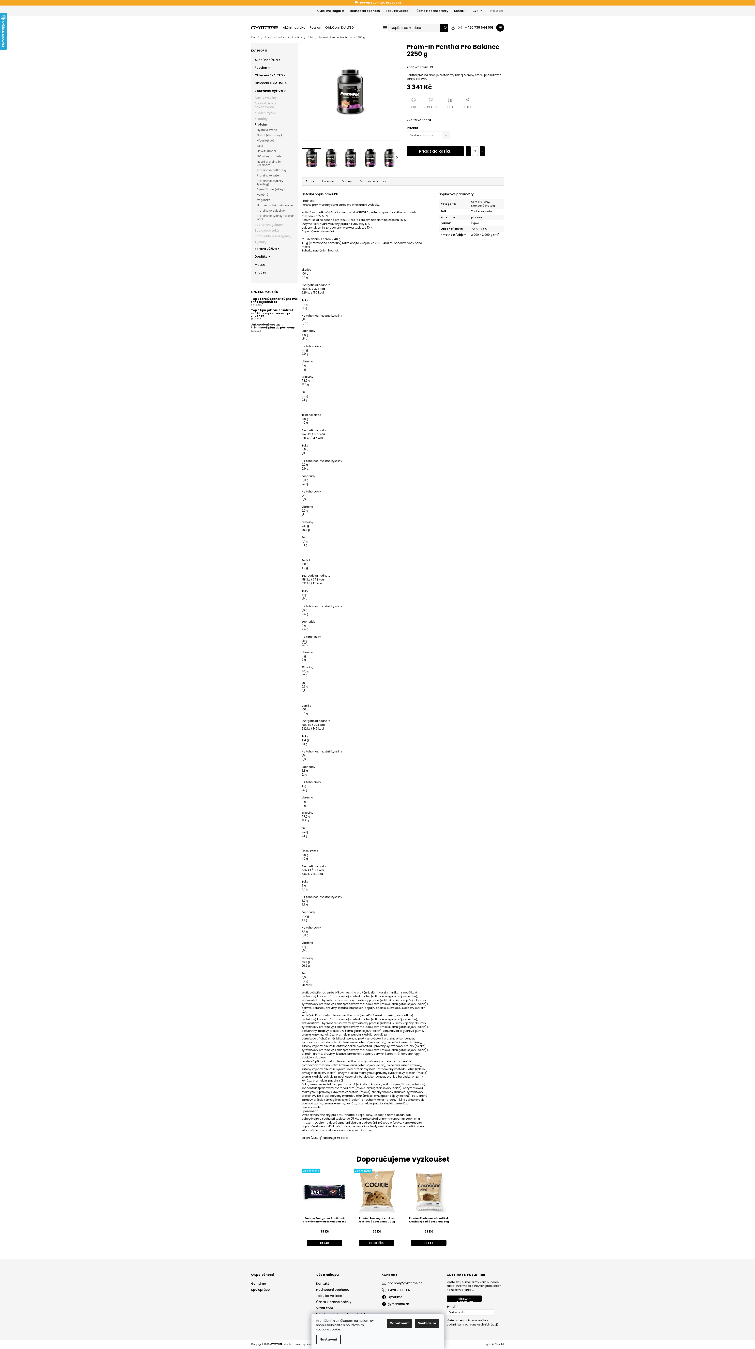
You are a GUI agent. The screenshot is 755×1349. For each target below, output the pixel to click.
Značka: (420, 67)
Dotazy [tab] (347, 181)
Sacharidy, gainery (269, 224)
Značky (260, 272)
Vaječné (262, 195)
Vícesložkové (266, 141)
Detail (324, 1243)
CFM (260, 146)
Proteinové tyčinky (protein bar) (275, 217)
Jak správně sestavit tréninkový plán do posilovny (273, 326)
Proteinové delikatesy (271, 170)
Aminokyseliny (266, 97)
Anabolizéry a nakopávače (265, 105)
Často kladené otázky (432, 11)
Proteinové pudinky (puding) (270, 182)
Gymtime (258, 1283)
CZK (475, 11)
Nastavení (328, 1339)
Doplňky (261, 256)
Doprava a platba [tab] (373, 181)
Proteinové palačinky (271, 211)
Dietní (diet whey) (269, 135)
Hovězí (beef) (266, 151)
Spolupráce (260, 1290)
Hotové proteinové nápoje (275, 205)
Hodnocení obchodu (365, 11)
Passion (261, 67)
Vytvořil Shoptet (495, 1344)
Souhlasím (427, 1323)
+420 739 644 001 (401, 1290)
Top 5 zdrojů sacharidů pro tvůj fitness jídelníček (274, 300)
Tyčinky (260, 242)
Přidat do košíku (435, 151)
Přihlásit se (463, 1299)
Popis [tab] (310, 181)
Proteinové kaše (268, 175)
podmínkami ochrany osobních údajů (473, 1324)
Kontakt (460, 11)
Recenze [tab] (328, 181)
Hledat (444, 28)
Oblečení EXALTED (269, 75)
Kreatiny (261, 118)
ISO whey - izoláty (269, 156)
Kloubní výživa (265, 113)
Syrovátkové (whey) (271, 189)
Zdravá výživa (266, 249)
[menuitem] (294, 27)
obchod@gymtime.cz (404, 1283)
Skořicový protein (483, 206)
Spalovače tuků (267, 230)
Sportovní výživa (269, 91)
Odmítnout (399, 1323)
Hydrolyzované (267, 130)
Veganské (263, 200)
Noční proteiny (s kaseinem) (269, 163)
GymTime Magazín (330, 11)
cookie (335, 1329)
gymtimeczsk (398, 1304)
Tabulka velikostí (398, 11)
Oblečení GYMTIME (269, 83)
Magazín (261, 264)
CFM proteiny (480, 202)
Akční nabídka (266, 60)
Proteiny (261, 124)
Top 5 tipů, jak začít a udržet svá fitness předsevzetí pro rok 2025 (272, 313)
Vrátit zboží (325, 1308)
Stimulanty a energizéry (273, 236)
